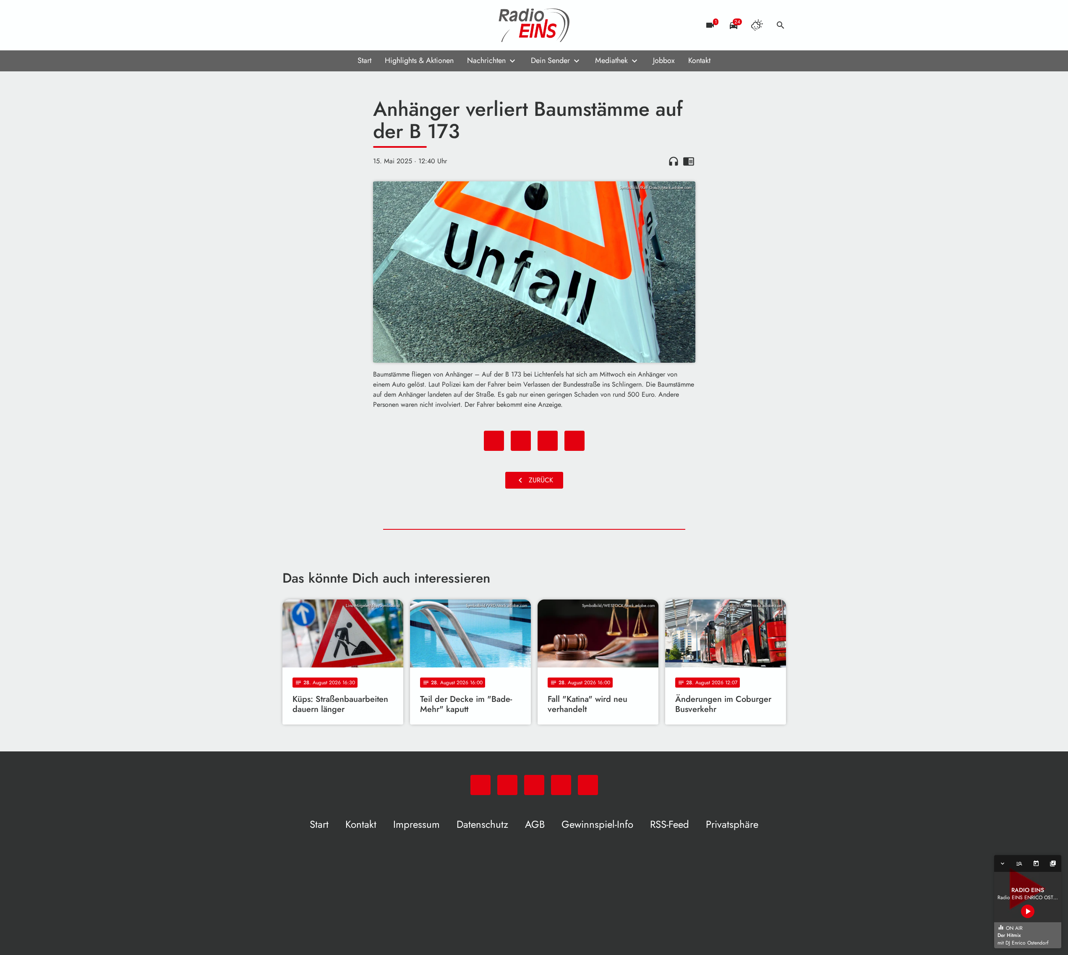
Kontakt (699, 60)
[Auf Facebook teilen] (494, 441)
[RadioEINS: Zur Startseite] (534, 25)
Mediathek (611, 60)
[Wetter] (757, 25)
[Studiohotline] (358, 25)
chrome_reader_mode (689, 161)
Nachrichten (486, 60)
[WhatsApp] (290, 25)
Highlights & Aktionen (419, 60)
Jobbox (664, 60)
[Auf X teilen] (521, 441)
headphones (673, 161)
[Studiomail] (341, 25)
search (781, 25)
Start (364, 60)
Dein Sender (550, 60)
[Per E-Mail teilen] (574, 441)
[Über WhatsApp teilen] (548, 441)
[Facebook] (307, 25)
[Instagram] (324, 25)
